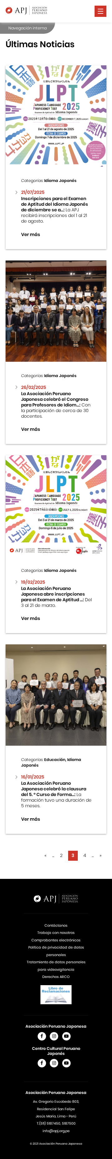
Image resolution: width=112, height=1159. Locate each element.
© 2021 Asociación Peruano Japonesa (56, 1144)
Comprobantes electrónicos (56, 940)
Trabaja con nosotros (56, 932)
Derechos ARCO (56, 976)
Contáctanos (56, 925)
